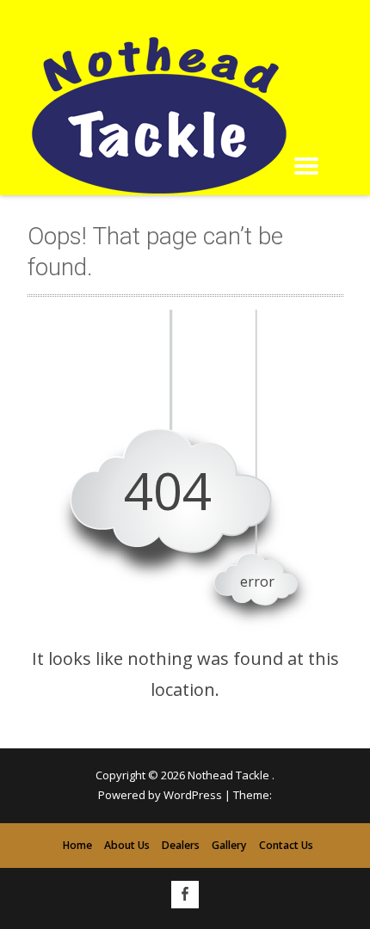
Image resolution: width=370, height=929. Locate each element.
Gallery (229, 845)
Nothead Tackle (230, 775)
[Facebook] (185, 894)
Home (77, 845)
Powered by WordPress (160, 795)
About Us (127, 845)
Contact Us (286, 845)
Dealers (181, 845)
